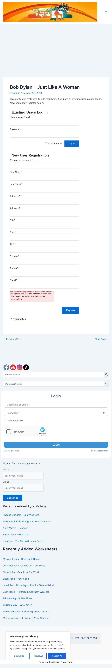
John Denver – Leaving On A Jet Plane (24, 565)
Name (6, 469)
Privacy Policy (67, 662)
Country (14, 256)
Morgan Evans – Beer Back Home (21, 559)
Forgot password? (99, 451)
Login (56, 444)
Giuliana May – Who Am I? (17, 604)
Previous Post (12, 339)
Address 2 (15, 208)
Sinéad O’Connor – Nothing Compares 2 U (26, 611)
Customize (19, 656)
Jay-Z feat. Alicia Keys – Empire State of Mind (28, 585)
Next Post (102, 339)
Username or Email (20, 117)
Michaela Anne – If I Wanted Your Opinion (25, 618)
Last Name (16, 184)
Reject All (38, 656)
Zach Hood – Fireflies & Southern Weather (26, 591)
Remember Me (15, 420)
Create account (11, 451)
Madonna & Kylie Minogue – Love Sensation (27, 521)
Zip (12, 244)
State (13, 232)
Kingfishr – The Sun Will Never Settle (23, 541)
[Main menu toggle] (106, 12)
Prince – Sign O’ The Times (17, 598)
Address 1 (16, 196)
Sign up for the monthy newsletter (22, 463)
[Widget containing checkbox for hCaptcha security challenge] (26, 431)
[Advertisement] (56, 46)
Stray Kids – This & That (16, 534)
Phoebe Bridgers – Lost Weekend (21, 514)
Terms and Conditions (49, 662)
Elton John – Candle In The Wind (21, 572)
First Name (16, 172)
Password (15, 129)
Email (6, 481)
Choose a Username (21, 160)
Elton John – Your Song (16, 578)
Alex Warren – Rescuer (15, 528)
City (12, 220)
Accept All (57, 656)
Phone (14, 268)
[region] (38, 647)
